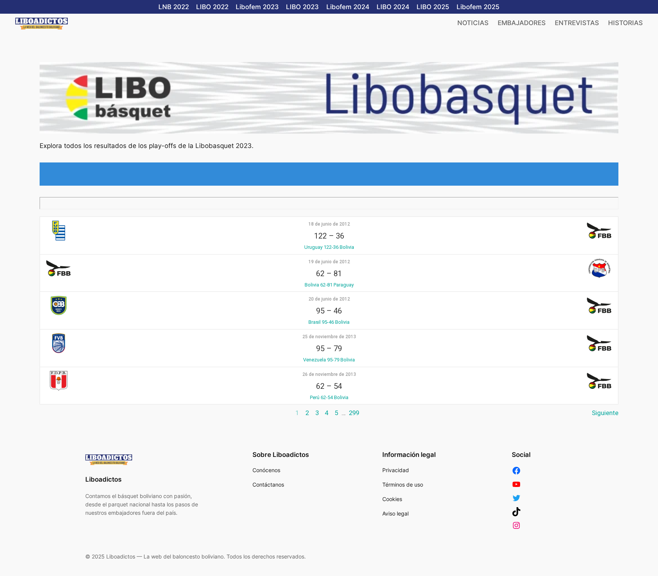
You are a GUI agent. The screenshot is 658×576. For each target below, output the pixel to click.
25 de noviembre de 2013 (329, 336)
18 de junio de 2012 (329, 224)
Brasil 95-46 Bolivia (329, 322)
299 (354, 413)
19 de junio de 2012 (329, 261)
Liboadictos (103, 479)
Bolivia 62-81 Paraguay (329, 285)
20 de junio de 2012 (329, 299)
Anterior (51, 413)
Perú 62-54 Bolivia (329, 397)
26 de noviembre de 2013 (329, 374)
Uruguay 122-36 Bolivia (329, 247)
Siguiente (605, 413)
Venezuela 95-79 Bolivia (329, 360)
